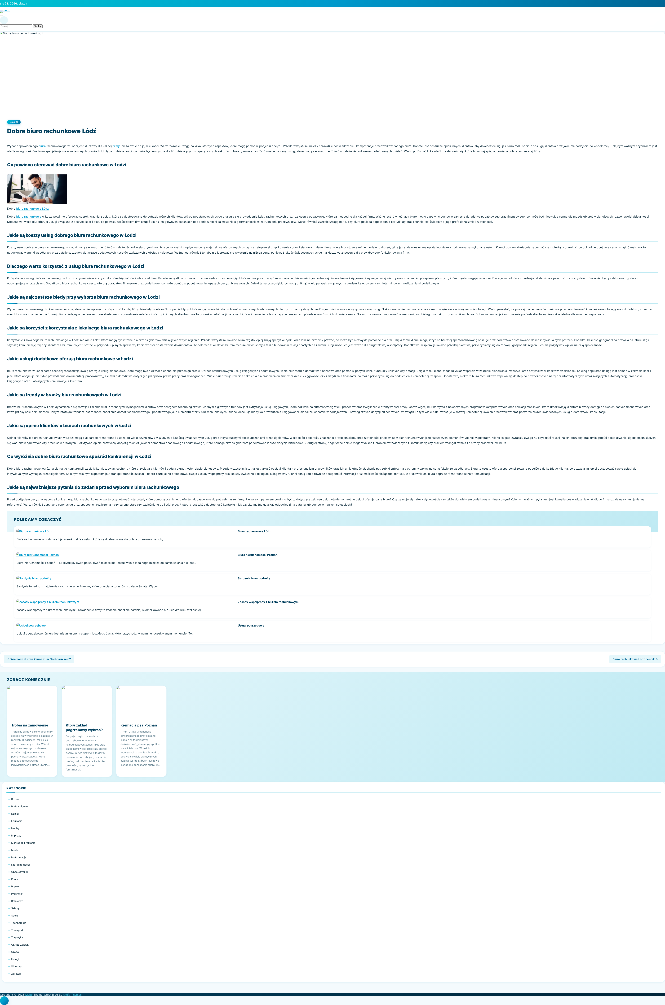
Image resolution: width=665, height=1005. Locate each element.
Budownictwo (19, 806)
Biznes (15, 799)
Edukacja (16, 821)
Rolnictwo (17, 901)
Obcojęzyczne (20, 872)
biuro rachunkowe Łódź (32, 208)
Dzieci (15, 813)
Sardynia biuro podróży (254, 578)
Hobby (15, 828)
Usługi (14, 122)
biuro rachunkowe (28, 216)
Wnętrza (16, 966)
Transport (17, 930)
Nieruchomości (20, 864)
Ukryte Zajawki (20, 944)
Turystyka (17, 937)
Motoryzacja (18, 857)
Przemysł (17, 893)
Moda (14, 850)
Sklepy (15, 908)
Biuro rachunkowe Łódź (254, 531)
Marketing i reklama (23, 842)
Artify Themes (72, 994)
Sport (14, 915)
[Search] (4, 20)
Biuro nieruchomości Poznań (257, 555)
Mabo (29, 994)
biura (42, 146)
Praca (14, 879)
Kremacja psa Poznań (139, 725)
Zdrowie (16, 973)
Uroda (15, 952)
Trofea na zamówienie (29, 725)
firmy (116, 146)
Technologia (18, 922)
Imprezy (16, 835)
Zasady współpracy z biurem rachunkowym (268, 602)
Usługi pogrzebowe (251, 625)
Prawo (15, 886)
